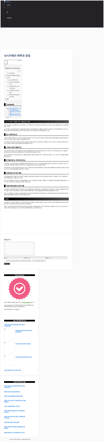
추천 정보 (9, 18)
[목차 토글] (18, 71)
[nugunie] (6, 1)
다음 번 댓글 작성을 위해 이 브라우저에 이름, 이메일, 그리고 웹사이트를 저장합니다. (26, 261)
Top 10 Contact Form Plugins (23, 343)
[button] (5, 24)
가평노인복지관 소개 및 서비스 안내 (12, 370)
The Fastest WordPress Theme (23, 357)
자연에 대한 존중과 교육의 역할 (14, 96)
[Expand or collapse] (7, 108)
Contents (12, 73)
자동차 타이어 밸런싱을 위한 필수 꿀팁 (13, 396)
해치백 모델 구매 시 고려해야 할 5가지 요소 (14, 432)
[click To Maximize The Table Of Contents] (6, 62)
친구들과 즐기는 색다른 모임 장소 (14, 87)
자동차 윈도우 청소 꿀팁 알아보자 (12, 391)
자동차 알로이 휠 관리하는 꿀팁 (11, 422)
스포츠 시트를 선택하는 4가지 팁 (12, 406)
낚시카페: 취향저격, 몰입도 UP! (13, 77)
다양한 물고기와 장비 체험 (14, 91)
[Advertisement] (37, 38)
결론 (7, 99)
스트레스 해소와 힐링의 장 (14, 83)
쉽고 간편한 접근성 (13, 80)
